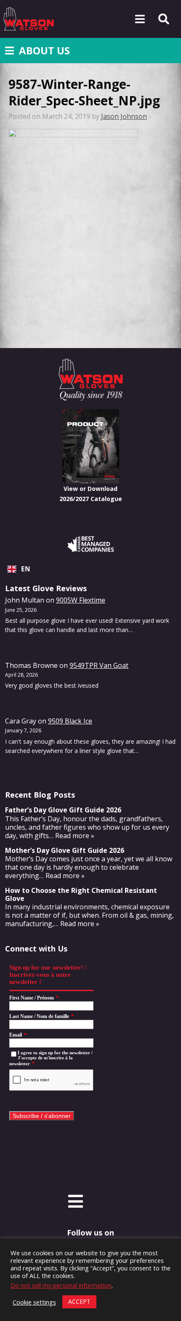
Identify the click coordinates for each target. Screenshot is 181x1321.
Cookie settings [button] (34, 1302)
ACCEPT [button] (79, 1301)
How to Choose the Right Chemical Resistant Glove (81, 894)
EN (25, 569)
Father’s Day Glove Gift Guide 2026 (63, 810)
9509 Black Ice (70, 721)
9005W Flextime (80, 600)
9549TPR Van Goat (98, 665)
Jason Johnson (124, 116)
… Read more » (71, 835)
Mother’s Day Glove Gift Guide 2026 (64, 850)
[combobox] (90, 569)
